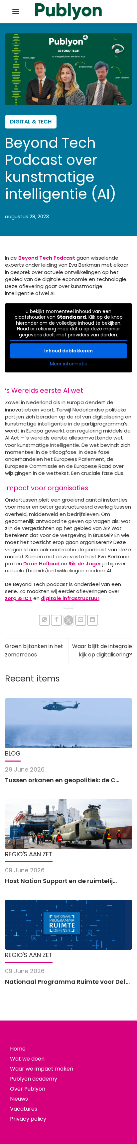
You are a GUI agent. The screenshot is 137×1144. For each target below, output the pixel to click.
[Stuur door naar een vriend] (80, 620)
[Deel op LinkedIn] (92, 620)
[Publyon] (68, 11)
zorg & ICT (18, 598)
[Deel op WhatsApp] (44, 620)
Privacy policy (28, 1119)
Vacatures (23, 1109)
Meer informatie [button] (68, 364)
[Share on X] (68, 620)
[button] (15, 11)
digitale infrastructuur (70, 598)
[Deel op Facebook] (56, 620)
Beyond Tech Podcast (46, 257)
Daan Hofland (41, 563)
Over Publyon (27, 1089)
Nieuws (19, 1099)
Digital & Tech (31, 121)
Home (18, 1049)
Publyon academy (33, 1079)
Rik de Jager (84, 563)
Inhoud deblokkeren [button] (68, 350)
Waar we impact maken (41, 1069)
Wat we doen (27, 1059)
